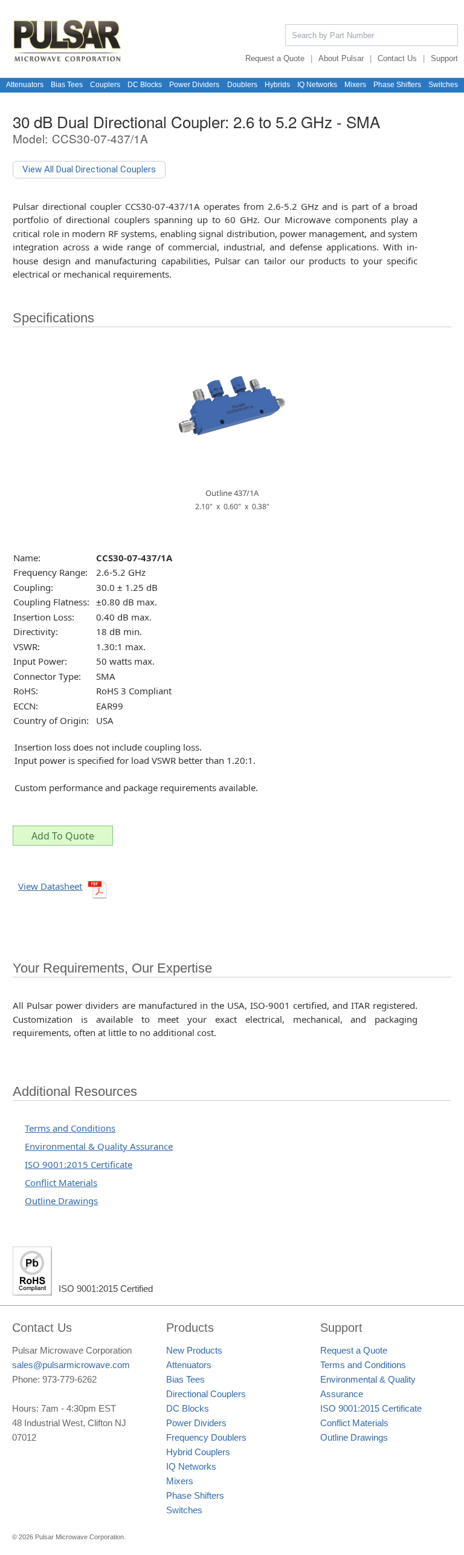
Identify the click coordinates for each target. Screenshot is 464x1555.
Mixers (355, 84)
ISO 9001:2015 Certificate (78, 1164)
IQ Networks (317, 84)
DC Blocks (144, 84)
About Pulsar (341, 58)
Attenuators (25, 84)
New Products (194, 1350)
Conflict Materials (61, 1182)
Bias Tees (67, 84)
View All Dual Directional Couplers (89, 169)
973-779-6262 (69, 1379)
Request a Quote (274, 58)
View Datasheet (50, 886)
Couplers (105, 84)
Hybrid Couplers (198, 1452)
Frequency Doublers (206, 1437)
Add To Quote (62, 836)
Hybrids (277, 84)
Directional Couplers (206, 1394)
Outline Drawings (61, 1201)
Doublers (242, 84)
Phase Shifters (397, 84)
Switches (443, 84)
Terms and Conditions (70, 1128)
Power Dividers (194, 84)
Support (444, 58)
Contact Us (397, 58)
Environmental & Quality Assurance (99, 1146)
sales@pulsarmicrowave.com (71, 1365)
